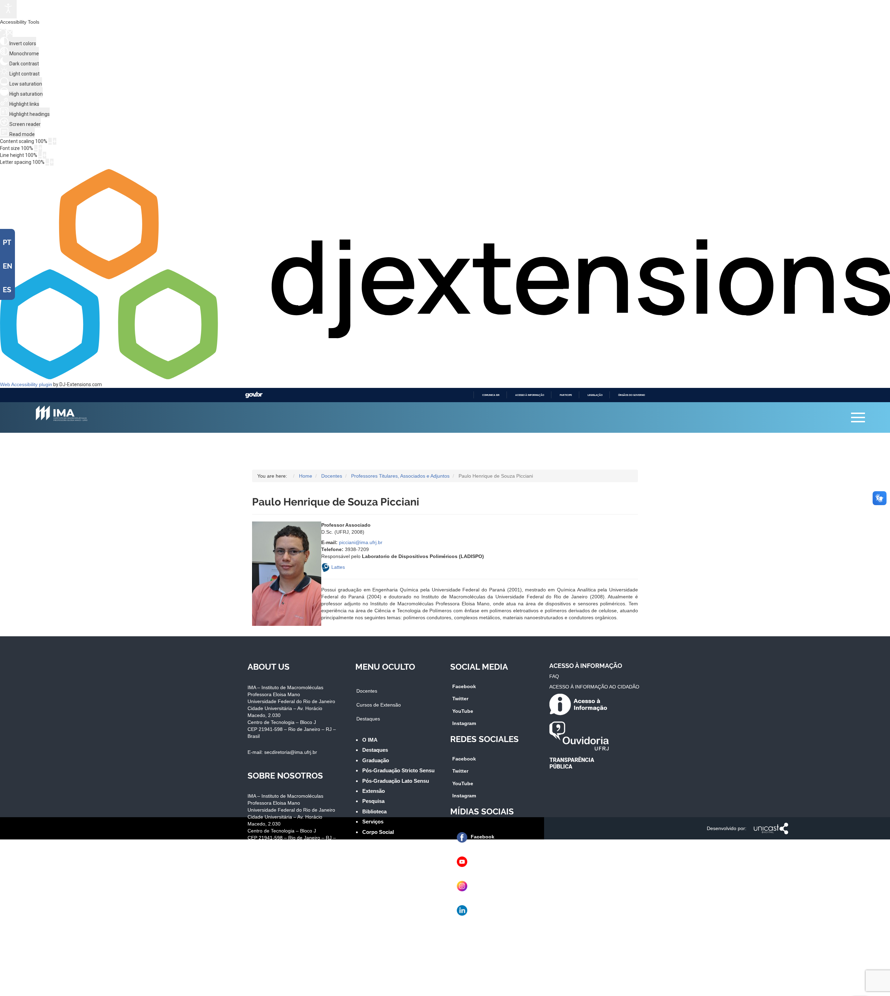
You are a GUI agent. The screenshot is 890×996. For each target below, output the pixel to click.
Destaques (368, 719)
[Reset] (3, 33)
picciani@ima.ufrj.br (360, 542)
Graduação (375, 760)
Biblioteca (374, 811)
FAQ (554, 676)
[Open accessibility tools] (8, 9)
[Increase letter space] (52, 162)
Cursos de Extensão (378, 705)
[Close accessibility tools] (10, 33)
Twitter (460, 698)
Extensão (373, 791)
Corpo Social (378, 832)
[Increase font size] (40, 148)
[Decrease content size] (50, 141)
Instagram (464, 723)
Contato (372, 842)
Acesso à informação (529, 395)
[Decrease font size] (36, 148)
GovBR (253, 395)
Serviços (372, 821)
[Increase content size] (54, 141)
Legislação (595, 395)
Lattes (338, 567)
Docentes (366, 691)
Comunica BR (491, 395)
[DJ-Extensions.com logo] (445, 377)
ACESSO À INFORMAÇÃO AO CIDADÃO (594, 687)
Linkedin (482, 910)
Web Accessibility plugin (26, 384)
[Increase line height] (44, 155)
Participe (566, 395)
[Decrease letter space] (47, 162)
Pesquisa (373, 801)
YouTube (462, 711)
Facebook (464, 686)
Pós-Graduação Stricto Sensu (398, 770)
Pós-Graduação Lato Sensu (395, 781)
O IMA (370, 740)
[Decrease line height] (40, 155)
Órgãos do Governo (631, 395)
